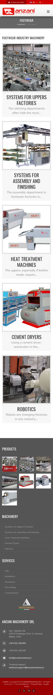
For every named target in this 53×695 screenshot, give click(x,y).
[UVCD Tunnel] (43, 481)
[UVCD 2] (26, 481)
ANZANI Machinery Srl (32, 682)
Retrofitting (10, 587)
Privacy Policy (36, 684)
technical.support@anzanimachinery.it (26, 667)
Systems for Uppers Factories (27, 99)
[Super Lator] (9, 481)
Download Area (17, 2)
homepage (21, 24)
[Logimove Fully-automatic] (43, 464)
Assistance (10, 582)
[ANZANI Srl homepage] (19, 11)
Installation (10, 576)
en (34, 2)
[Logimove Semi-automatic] (26, 464)
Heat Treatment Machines (26, 261)
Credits (5, 682)
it (42, 2)
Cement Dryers (26, 336)
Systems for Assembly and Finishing (26, 180)
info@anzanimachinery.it (20, 658)
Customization (11, 593)
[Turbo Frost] (9, 498)
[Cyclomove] (9, 464)
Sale (7, 571)
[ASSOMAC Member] (26, 604)
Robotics (26, 409)
